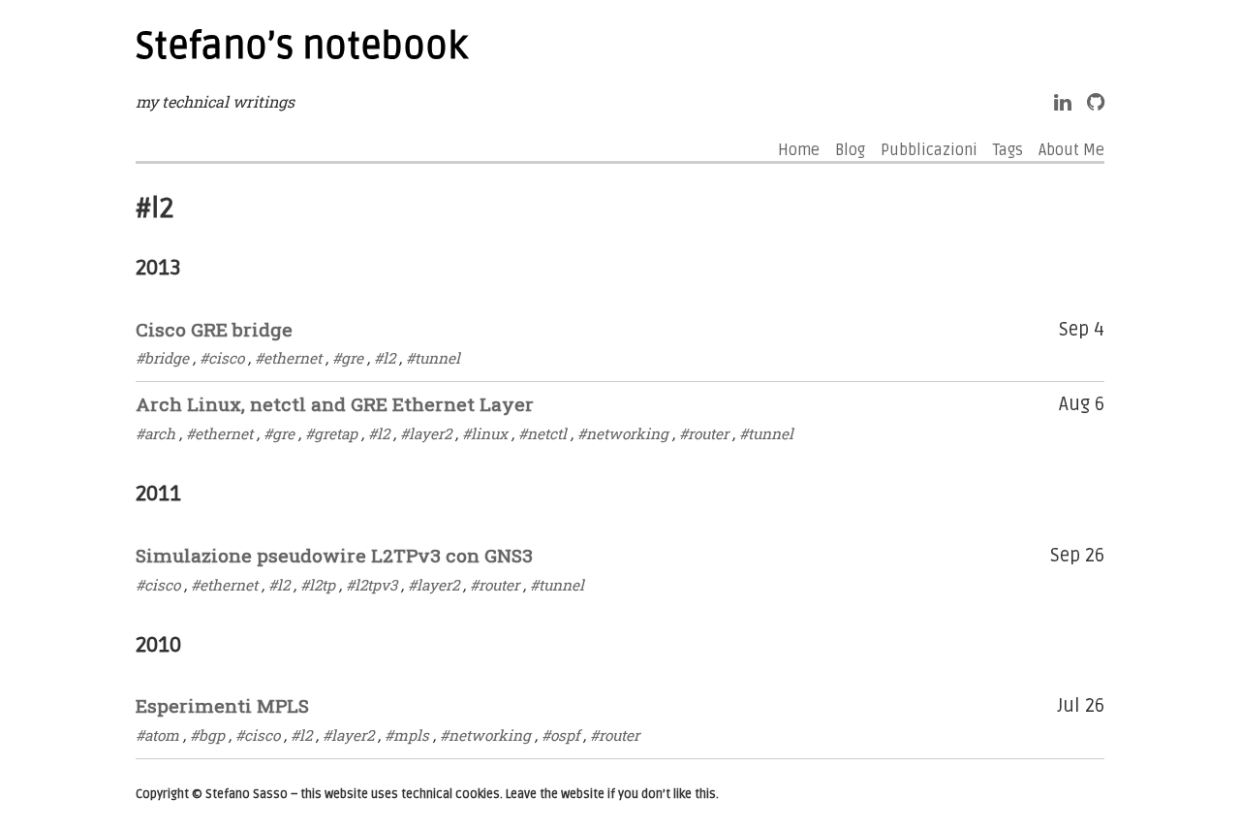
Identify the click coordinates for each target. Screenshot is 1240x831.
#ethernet (288, 358)
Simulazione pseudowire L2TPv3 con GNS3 (334, 555)
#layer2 (425, 433)
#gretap (331, 433)
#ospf (560, 735)
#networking (622, 433)
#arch (155, 433)
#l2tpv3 (371, 584)
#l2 (384, 358)
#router (703, 433)
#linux (485, 433)
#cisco (222, 358)
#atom (157, 735)
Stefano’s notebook (302, 46)
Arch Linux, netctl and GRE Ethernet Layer (335, 404)
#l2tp (317, 584)
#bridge (162, 358)
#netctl (542, 433)
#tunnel (433, 358)
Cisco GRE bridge (214, 329)
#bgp (207, 735)
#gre (347, 358)
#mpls (407, 735)
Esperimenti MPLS (222, 705)
